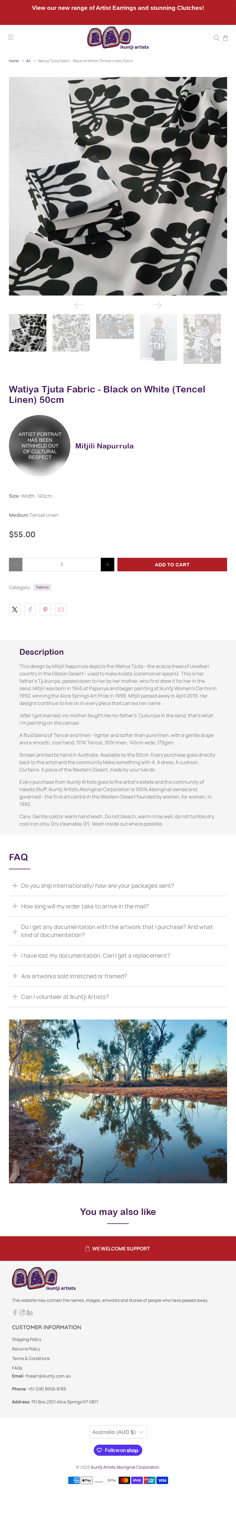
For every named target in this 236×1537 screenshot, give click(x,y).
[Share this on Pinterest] (45, 609)
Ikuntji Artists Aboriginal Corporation (125, 1467)
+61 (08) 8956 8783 (47, 1389)
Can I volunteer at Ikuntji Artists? (65, 997)
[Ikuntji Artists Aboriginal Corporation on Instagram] (22, 1314)
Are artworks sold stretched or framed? (74, 976)
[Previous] (79, 304)
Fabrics (42, 587)
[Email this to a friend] (61, 609)
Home (14, 61)
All (28, 61)
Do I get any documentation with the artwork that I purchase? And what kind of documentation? (117, 931)
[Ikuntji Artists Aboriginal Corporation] (118, 38)
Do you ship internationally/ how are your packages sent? (97, 886)
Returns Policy (26, 1349)
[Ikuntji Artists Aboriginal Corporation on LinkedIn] (30, 1314)
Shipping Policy (26, 1339)
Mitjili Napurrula (104, 445)
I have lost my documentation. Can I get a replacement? (95, 956)
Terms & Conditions (31, 1358)
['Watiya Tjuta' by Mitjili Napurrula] (118, 186)
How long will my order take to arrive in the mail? (85, 906)
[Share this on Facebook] (30, 609)
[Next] (157, 304)
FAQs (17, 1368)
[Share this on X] (15, 609)
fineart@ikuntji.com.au (48, 1376)
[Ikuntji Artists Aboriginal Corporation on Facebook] (15, 1314)
